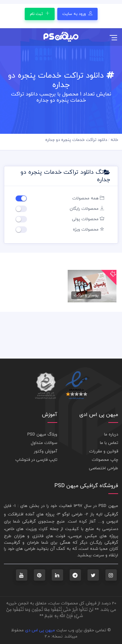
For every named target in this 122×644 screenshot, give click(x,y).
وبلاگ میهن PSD (42, 434)
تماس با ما (109, 443)
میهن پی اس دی (40, 630)
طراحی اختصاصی (103, 468)
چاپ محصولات (105, 460)
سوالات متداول (44, 443)
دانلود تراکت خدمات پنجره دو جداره (76, 140)
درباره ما (111, 434)
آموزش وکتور (45, 451)
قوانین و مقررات (103, 451)
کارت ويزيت (36, 529)
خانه (114, 140)
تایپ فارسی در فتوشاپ (36, 460)
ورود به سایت (74, 14)
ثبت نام (37, 14)
